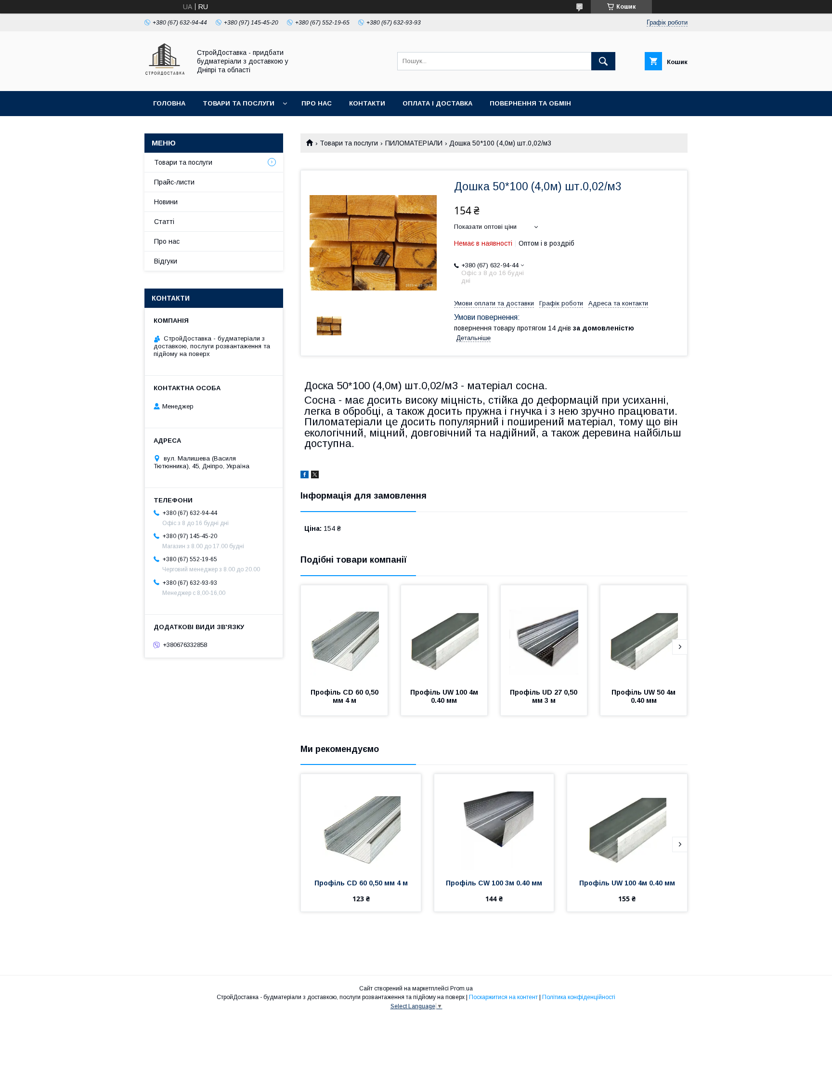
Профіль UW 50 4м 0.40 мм (644, 696)
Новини (166, 202)
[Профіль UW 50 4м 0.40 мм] (643, 633)
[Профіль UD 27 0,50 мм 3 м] (544, 633)
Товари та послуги (238, 103)
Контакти (367, 103)
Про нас (316, 103)
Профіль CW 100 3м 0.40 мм (494, 883)
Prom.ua (461, 988)
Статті (164, 221)
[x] (315, 476)
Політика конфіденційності (578, 997)
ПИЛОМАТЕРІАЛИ (413, 143)
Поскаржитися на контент (503, 997)
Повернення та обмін (530, 103)
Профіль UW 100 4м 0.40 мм (445, 696)
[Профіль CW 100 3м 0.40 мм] (494, 822)
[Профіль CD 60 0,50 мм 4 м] (344, 633)
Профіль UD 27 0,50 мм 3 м (544, 696)
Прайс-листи (174, 182)
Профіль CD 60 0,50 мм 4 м (345, 696)
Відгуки (165, 261)
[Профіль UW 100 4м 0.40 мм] (444, 633)
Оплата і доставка (437, 103)
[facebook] (304, 476)
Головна (169, 103)
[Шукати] (603, 61)
